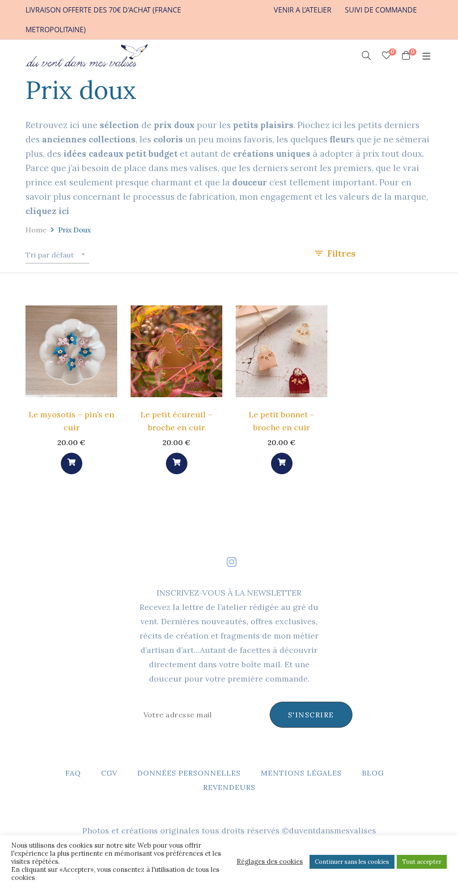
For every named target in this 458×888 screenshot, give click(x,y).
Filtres (341, 253)
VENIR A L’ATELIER (302, 10)
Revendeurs (229, 787)
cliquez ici (47, 211)
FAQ (73, 772)
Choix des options (71, 463)
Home (36, 229)
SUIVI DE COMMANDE (381, 10)
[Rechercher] (366, 55)
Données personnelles (189, 772)
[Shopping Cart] (406, 55)
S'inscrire (311, 714)
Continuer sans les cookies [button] (352, 862)
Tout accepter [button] (421, 862)
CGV (109, 772)
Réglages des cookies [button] (270, 862)
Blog (373, 772)
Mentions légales (301, 772)
